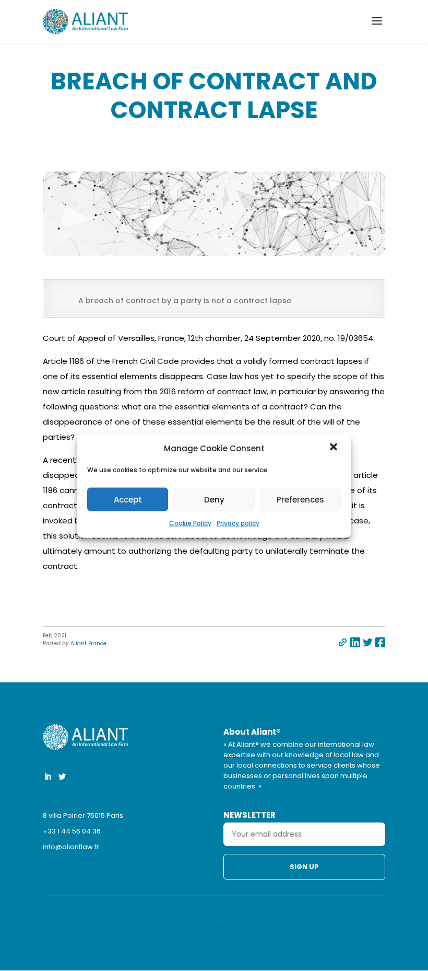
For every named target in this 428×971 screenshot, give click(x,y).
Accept (128, 499)
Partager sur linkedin (355, 642)
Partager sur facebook (380, 642)
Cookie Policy (190, 523)
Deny (214, 499)
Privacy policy (238, 523)
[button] (334, 448)
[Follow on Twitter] (62, 776)
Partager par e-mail (343, 642)
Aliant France (88, 643)
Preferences (300, 499)
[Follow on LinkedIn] (47, 776)
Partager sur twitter (368, 642)
